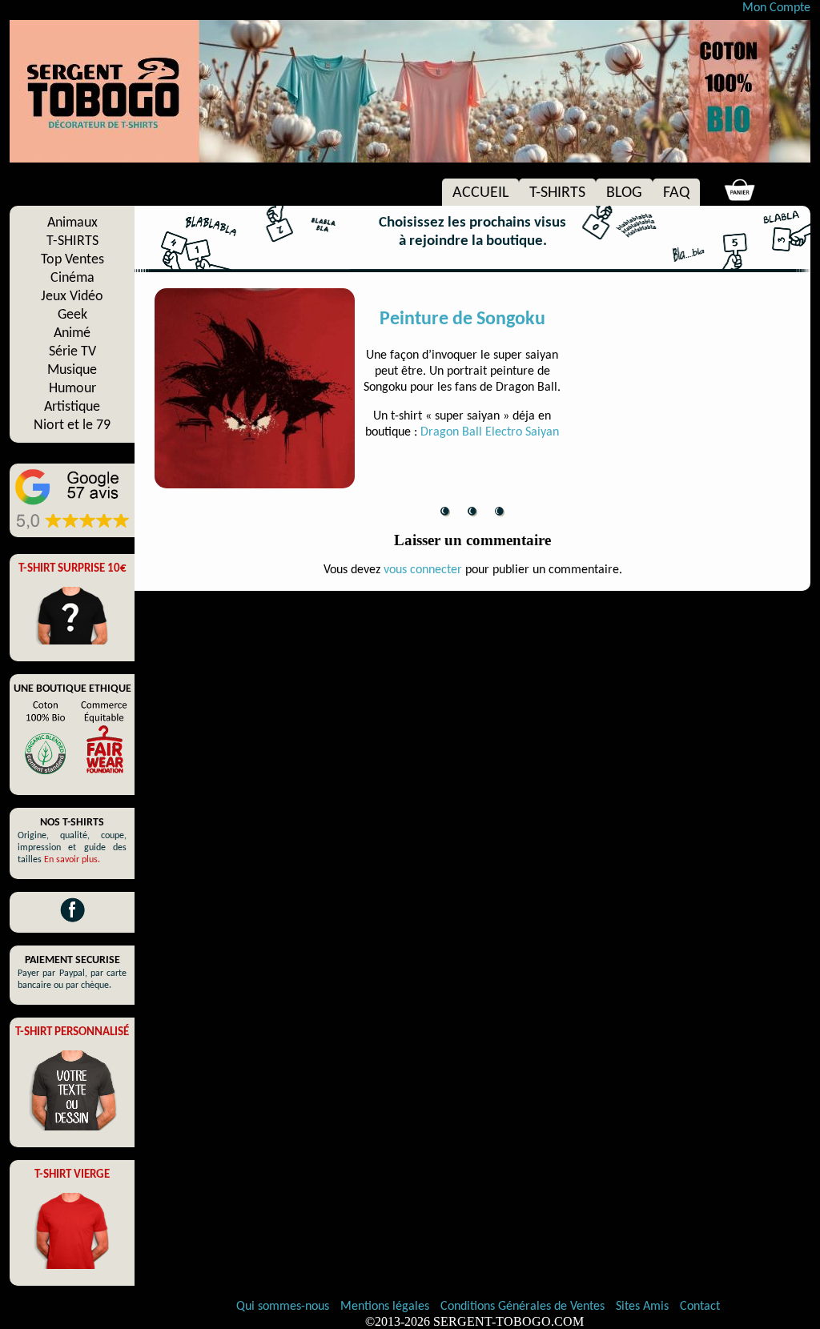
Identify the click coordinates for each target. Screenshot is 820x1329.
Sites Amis (642, 1306)
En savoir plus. (72, 860)
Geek (72, 315)
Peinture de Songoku (462, 319)
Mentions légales (386, 1306)
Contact (700, 1306)
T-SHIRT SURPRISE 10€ (72, 569)
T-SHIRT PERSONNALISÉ (72, 1032)
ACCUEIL (480, 193)
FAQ (676, 193)
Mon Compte (776, 8)
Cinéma (72, 278)
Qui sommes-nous (282, 1306)
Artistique (72, 407)
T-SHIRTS (557, 193)
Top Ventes (72, 259)
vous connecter (423, 570)
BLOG (624, 193)
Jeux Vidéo (72, 296)
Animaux (72, 223)
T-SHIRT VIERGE (72, 1175)
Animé (72, 333)
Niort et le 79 (72, 425)
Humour (72, 388)
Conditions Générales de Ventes (524, 1306)
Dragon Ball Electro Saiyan (489, 432)
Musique (72, 370)
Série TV (72, 351)
